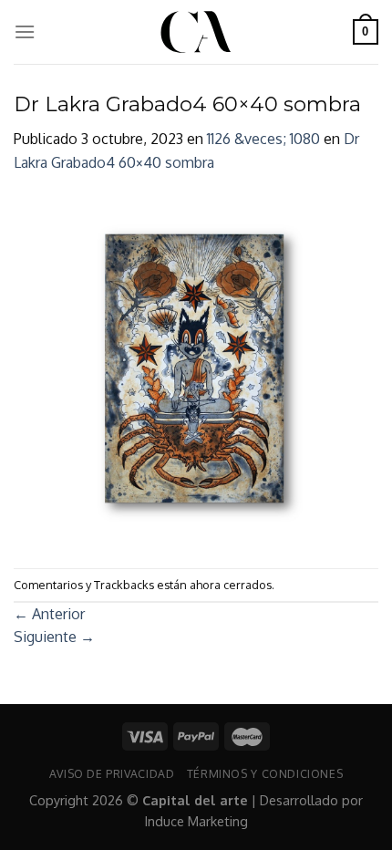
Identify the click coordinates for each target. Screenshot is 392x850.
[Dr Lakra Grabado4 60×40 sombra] (196, 370)
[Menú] (25, 31)
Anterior (49, 614)
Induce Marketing (196, 821)
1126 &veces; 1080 (263, 139)
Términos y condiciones (265, 773)
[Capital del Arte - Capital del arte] (196, 32)
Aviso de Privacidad (112, 773)
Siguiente (54, 636)
